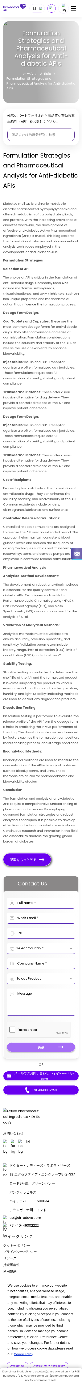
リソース (10, 1258)
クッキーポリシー (16, 1245)
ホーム (28, 73)
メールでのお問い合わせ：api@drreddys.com (44, 1076)
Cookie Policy (23, 1354)
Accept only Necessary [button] (49, 1365)
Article (45, 73)
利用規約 (10, 1271)
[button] (12, 933)
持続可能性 (11, 1264)
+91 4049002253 (44, 1090)
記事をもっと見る (23, 859)
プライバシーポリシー (20, 1251)
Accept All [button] (17, 1365)
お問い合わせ (13, 1133)
